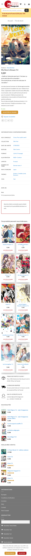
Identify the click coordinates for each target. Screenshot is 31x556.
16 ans (15, 137)
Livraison (3, 501)
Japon (14, 169)
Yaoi (14, 179)
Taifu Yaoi (15, 141)
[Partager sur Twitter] (8, 120)
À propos (3, 494)
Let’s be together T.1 (8, 364)
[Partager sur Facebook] (5, 120)
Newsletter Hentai (8, 538)
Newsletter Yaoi (7, 529)
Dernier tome (16, 165)
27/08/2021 (16, 145)
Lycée (24, 173)
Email (2, 519)
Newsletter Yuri (7, 534)
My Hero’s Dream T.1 (23, 275)
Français (15, 161)
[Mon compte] (25, 4)
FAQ (2, 504)
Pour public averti (21, 137)
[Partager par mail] (11, 120)
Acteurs (15, 173)
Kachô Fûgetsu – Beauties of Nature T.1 (23, 305)
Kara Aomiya (10, 67)
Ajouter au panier (10, 112)
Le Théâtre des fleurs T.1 (23, 245)
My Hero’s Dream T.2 (23, 335)
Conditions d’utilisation (8, 498)
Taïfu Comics (16, 149)
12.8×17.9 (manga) (18, 153)
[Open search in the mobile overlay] (15, 10)
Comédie (20, 173)
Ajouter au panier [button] (8, 250)
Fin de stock (19, 21)
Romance (15, 175)
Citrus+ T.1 (8, 275)
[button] (2, 4)
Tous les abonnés (7, 542)
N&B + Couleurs (17, 157)
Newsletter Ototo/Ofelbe (9, 525)
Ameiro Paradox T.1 (8, 244)
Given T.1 (8, 304)
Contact (3, 507)
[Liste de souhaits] (20, 4)
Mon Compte (5, 510)
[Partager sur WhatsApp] (2, 120)
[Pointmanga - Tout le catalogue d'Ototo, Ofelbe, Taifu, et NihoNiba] (11, 4)
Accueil (10, 21)
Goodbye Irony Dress (8, 335)
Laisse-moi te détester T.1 (23, 365)
